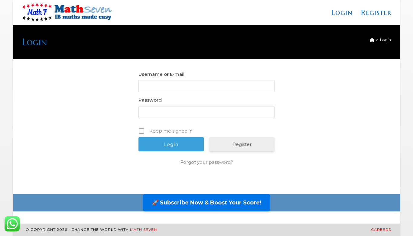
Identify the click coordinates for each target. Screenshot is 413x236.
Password (150, 100)
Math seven (143, 229)
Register (242, 144)
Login (385, 39)
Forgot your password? (206, 162)
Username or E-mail (161, 74)
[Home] (372, 39)
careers (381, 229)
